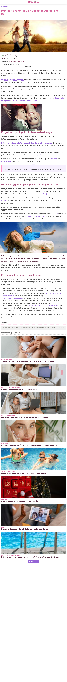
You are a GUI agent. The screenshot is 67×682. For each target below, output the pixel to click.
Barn (2, 527)
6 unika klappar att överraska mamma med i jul (19, 501)
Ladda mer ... (33, 562)
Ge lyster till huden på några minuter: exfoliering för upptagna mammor (29, 445)
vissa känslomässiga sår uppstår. (36, 155)
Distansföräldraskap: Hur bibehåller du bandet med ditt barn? (25, 529)
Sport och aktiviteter (8, 471)
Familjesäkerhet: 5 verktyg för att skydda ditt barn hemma (24, 417)
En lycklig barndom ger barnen (12, 79)
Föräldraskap (4, 6)
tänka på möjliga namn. (46, 194)
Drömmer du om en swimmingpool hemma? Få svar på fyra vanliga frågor (30, 557)
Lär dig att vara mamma (8, 415)
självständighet (6, 161)
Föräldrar (4, 499)
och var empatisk (51, 293)
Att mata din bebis (6, 359)
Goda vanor (4, 443)
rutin (56, 214)
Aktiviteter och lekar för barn (10, 387)
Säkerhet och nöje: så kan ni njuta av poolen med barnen (23, 473)
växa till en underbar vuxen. (36, 216)
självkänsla (53, 159)
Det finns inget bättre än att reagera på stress (44, 305)
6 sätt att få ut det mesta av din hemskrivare (19, 389)
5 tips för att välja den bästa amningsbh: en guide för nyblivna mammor (29, 361)
